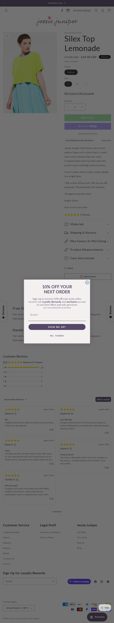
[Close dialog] (87, 282)
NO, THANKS (57, 336)
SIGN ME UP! (57, 326)
